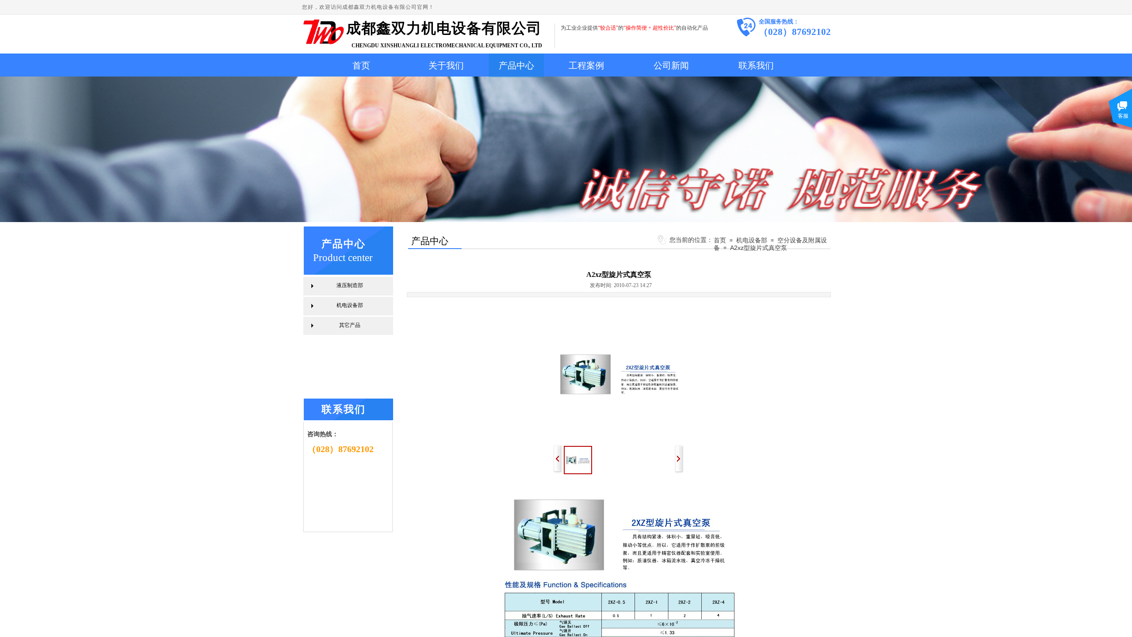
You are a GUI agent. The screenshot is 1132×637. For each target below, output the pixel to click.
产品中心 (516, 65)
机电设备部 (751, 240)
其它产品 (349, 325)
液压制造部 (350, 285)
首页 (361, 65)
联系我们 (756, 65)
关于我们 (446, 65)
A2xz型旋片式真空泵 (758, 247)
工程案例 (586, 65)
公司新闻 (671, 65)
